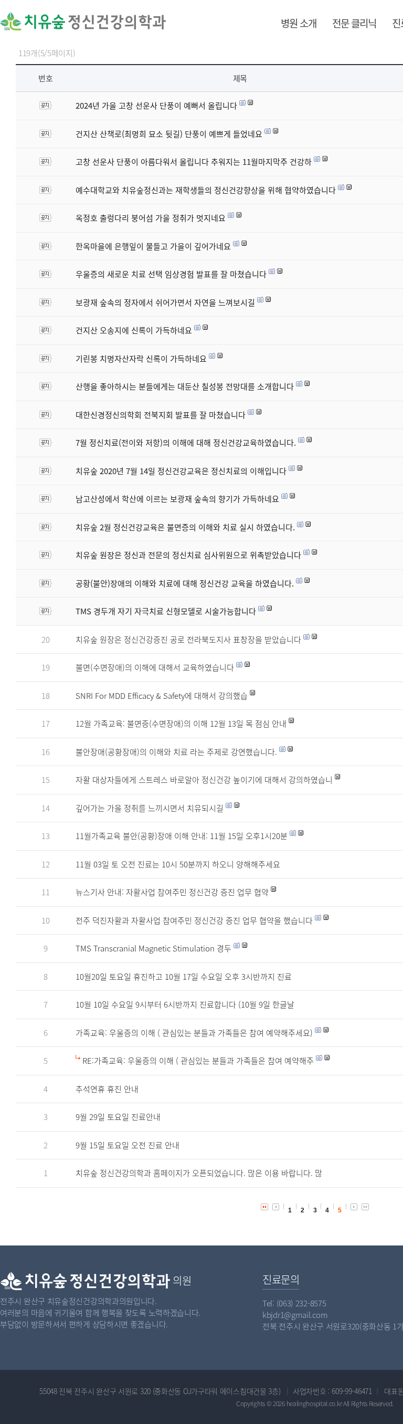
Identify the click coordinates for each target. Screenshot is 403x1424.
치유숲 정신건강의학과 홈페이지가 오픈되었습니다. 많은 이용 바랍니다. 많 (199, 1173)
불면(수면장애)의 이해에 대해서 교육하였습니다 (155, 667)
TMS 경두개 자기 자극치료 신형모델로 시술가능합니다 (166, 611)
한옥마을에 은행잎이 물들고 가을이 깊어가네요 (153, 246)
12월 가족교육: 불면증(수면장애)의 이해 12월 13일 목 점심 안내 (181, 723)
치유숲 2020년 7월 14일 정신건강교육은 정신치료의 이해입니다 (181, 471)
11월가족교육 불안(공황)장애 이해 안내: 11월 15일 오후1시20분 (182, 836)
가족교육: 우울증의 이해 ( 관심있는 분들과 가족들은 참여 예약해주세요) (194, 1033)
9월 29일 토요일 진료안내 (118, 1117)
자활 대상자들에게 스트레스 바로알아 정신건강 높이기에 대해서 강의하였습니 (204, 780)
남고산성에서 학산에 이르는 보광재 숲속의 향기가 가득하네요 (177, 499)
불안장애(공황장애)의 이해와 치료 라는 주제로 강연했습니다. (176, 752)
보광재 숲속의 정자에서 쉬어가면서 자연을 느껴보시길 (165, 302)
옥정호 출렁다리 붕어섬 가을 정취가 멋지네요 (151, 218)
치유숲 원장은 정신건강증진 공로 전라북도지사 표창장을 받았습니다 (188, 639)
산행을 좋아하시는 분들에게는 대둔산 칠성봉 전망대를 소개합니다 (185, 386)
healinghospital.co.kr (314, 1403)
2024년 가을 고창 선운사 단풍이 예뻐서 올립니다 (156, 105)
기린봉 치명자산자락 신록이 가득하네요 (141, 358)
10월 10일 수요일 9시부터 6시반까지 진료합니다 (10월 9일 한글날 (185, 1004)
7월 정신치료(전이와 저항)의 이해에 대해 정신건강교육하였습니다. (186, 442)
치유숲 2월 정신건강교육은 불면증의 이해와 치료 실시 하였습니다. (185, 527)
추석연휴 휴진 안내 (107, 1089)
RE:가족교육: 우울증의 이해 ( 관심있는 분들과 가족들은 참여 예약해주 (198, 1060)
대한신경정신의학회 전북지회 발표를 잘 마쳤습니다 (161, 415)
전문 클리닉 (354, 23)
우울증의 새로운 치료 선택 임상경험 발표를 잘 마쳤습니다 (171, 274)
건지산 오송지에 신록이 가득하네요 (134, 330)
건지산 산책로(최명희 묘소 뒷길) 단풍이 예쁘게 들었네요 (169, 134)
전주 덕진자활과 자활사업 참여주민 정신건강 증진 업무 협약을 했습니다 (194, 920)
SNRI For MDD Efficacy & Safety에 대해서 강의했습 (162, 695)
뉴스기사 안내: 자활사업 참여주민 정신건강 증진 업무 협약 (172, 892)
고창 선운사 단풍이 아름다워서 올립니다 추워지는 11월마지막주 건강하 (194, 161)
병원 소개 (298, 23)
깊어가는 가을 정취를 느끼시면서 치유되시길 (150, 808)
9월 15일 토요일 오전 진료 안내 (127, 1145)
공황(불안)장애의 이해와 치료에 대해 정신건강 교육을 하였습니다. (185, 583)
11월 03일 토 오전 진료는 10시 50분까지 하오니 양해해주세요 (178, 864)
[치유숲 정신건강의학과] (53, 21)
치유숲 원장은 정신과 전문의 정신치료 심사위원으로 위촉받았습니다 (188, 555)
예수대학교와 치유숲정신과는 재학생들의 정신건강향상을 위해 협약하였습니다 (206, 190)
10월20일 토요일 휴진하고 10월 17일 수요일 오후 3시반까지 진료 (184, 976)
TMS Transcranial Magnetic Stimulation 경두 (153, 948)
